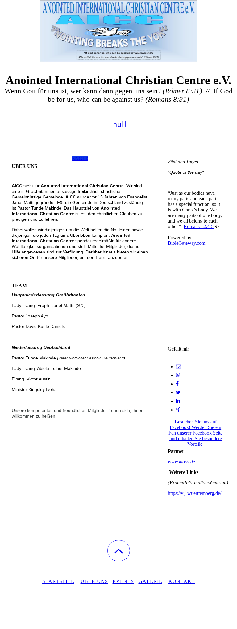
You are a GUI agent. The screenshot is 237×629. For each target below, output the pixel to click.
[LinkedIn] (178, 401)
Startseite (58, 581)
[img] (118, 31)
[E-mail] (178, 366)
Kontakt (181, 581)
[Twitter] (178, 392)
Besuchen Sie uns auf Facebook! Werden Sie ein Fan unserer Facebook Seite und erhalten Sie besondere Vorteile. (195, 433)
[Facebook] (177, 383)
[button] (118, 550)
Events (123, 581)
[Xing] (178, 409)
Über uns (94, 581)
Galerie (150, 581)
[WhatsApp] (178, 375)
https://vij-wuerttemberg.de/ (194, 493)
